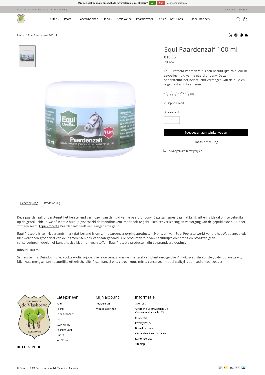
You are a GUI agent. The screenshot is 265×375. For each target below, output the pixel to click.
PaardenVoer (144, 19)
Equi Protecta (49, 226)
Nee (161, 3)
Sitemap (140, 344)
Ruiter (60, 303)
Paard (60, 308)
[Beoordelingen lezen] (177, 93)
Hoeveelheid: (171, 112)
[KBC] (243, 368)
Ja (152, 3)
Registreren (103, 303)
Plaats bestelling (205, 142)
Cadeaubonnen (88, 19)
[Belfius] (237, 368)
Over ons (140, 303)
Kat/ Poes (62, 340)
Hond (59, 319)
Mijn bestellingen (106, 308)
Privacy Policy (143, 323)
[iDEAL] (226, 368)
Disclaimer (141, 317)
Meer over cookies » (177, 3)
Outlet (162, 19)
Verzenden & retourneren (150, 333)
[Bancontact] (232, 368)
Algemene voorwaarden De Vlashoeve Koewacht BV (151, 310)
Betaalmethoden (145, 328)
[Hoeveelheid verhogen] (175, 120)
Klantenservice (143, 338)
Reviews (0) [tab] (52, 203)
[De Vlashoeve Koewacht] (21, 19)
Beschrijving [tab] (29, 203)
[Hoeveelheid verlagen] (167, 120)
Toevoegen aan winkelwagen (205, 132)
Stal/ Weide (124, 19)
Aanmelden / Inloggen (235, 9)
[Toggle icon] (238, 19)
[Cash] (220, 368)
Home (21, 35)
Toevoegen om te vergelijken (184, 151)
